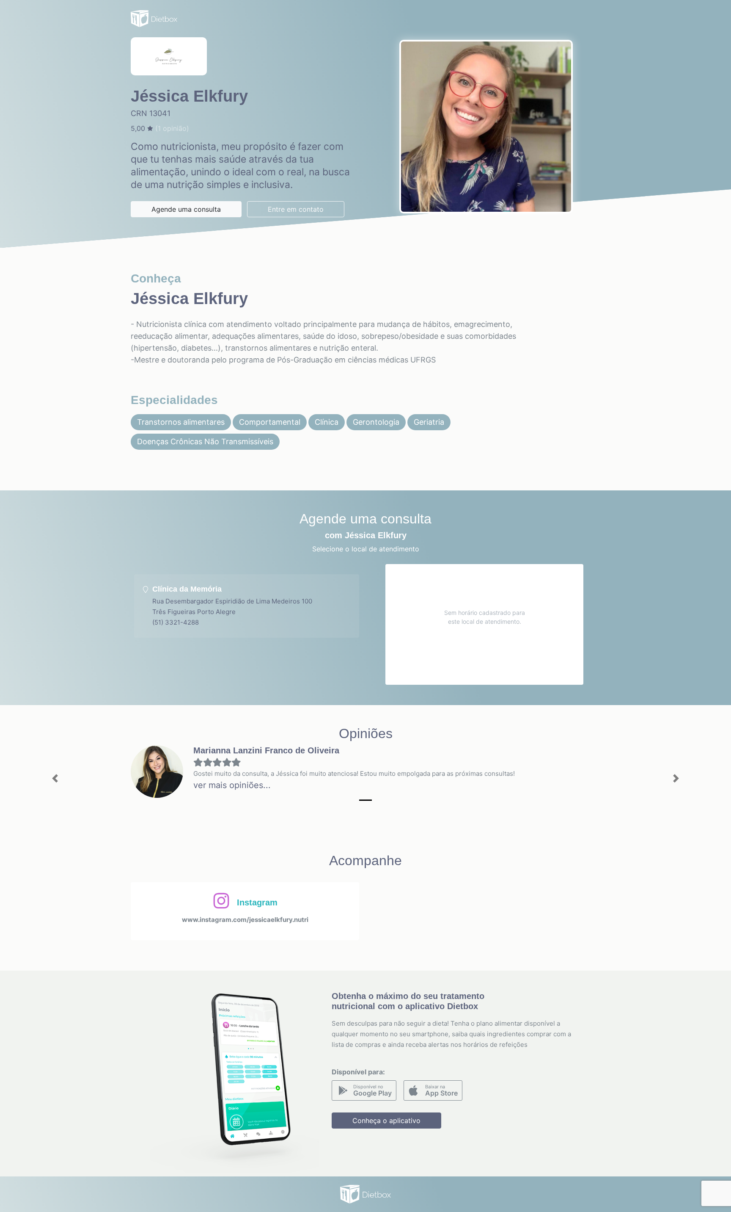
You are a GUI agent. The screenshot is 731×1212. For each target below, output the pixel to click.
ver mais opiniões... (232, 785)
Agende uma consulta (186, 209)
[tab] (246, 606)
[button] (55, 778)
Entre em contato (296, 209)
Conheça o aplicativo (386, 1120)
